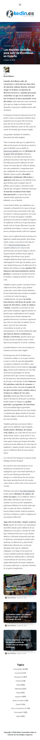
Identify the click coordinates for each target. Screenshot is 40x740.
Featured (19, 681)
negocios (18, 696)
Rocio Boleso (9, 76)
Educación (17, 677)
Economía (18, 673)
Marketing (18, 689)
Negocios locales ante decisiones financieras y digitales (16, 589)
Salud (18, 704)
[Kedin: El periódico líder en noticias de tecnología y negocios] (20, 19)
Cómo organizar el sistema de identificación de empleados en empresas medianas (18, 643)
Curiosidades (9, 46)
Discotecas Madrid (11, 151)
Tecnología (18, 712)
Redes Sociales (18, 700)
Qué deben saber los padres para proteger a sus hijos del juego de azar (18, 616)
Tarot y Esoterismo (18, 708)
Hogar (18, 685)
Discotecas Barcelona (17, 245)
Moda (18, 693)
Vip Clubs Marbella (27, 491)
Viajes (18, 716)
